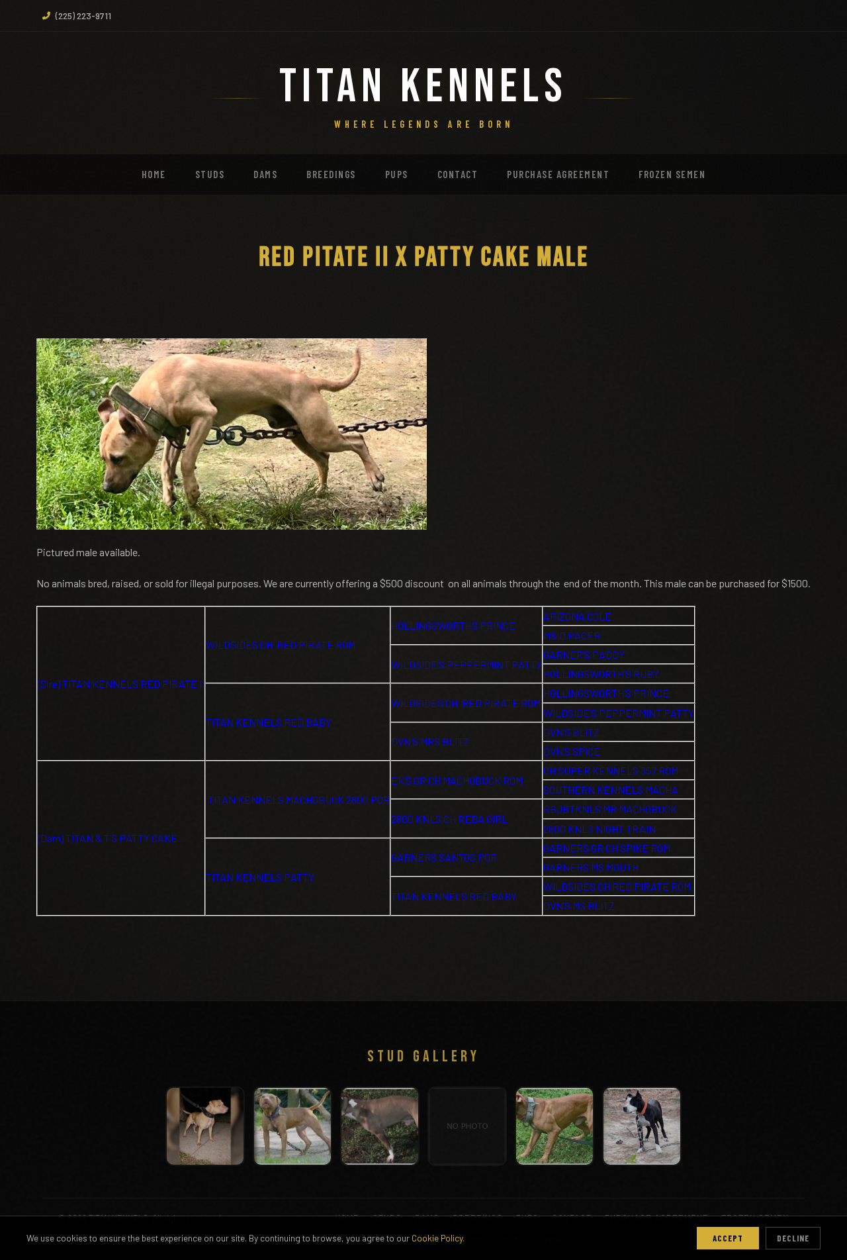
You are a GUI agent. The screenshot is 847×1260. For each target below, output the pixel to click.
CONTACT (457, 174)
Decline (793, 1238)
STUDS (210, 174)
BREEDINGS (331, 174)
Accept (728, 1238)
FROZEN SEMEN (672, 174)
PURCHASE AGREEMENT (558, 174)
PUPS (396, 174)
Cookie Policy (437, 1237)
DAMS (265, 174)
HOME (154, 174)
